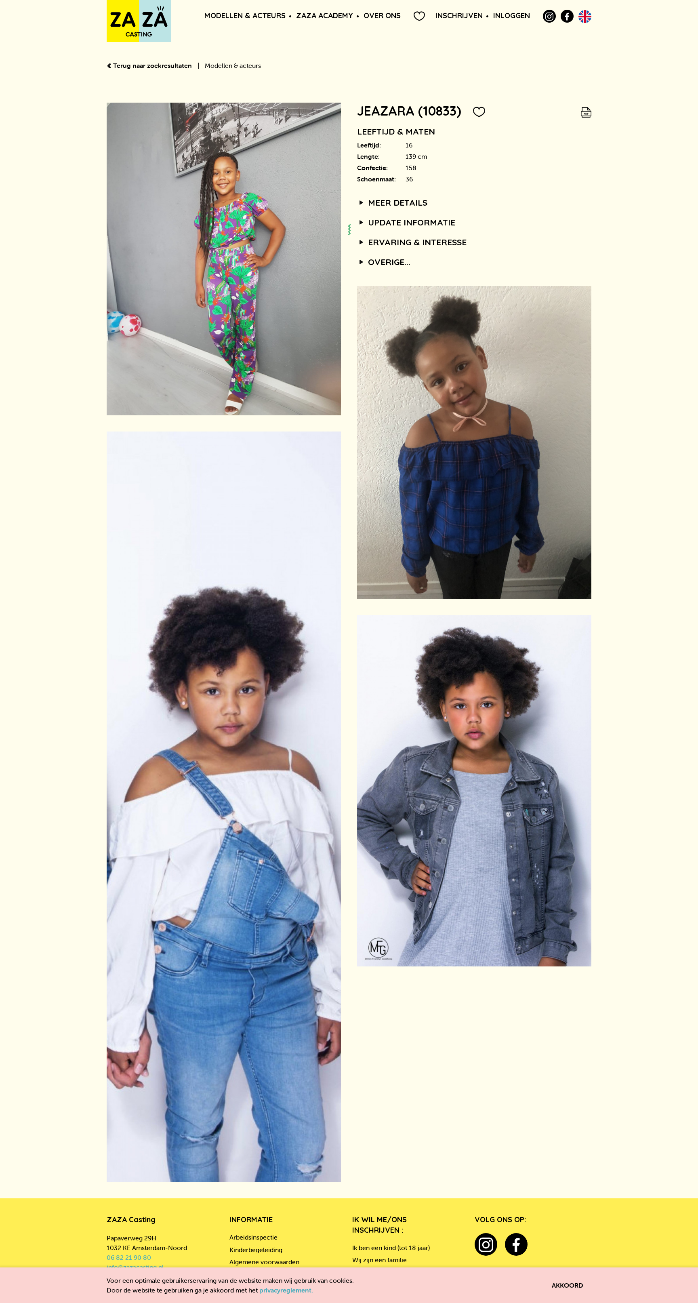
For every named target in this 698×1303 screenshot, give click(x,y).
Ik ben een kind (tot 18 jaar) (391, 1248)
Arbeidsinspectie (253, 1237)
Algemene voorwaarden (264, 1262)
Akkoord (567, 1285)
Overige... (388, 262)
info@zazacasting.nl (135, 1267)
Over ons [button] (382, 15)
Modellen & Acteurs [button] (245, 15)
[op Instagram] (549, 16)
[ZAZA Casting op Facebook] (567, 16)
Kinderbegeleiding (255, 1250)
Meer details (396, 202)
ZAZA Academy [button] (324, 15)
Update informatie (410, 222)
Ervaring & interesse (416, 242)
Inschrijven (459, 15)
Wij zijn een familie (379, 1260)
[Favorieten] (419, 16)
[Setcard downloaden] (586, 111)
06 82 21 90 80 (129, 1257)
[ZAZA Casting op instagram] (486, 1244)
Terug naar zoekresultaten (152, 65)
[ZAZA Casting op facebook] (516, 1244)
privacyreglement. (286, 1290)
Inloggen (511, 15)
